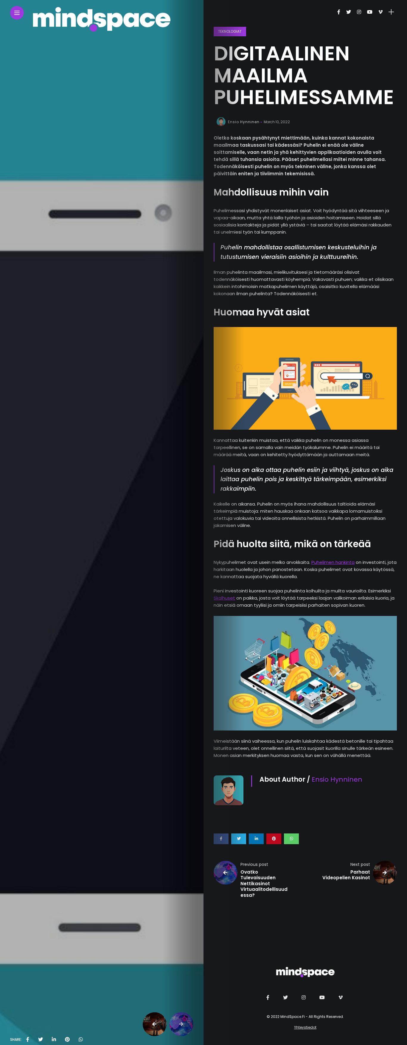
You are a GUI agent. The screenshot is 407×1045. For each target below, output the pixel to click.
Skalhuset (224, 598)
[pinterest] (67, 1039)
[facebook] (27, 1039)
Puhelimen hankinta (333, 562)
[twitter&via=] (40, 1039)
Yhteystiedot (305, 1027)
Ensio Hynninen (244, 121)
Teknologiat (230, 31)
